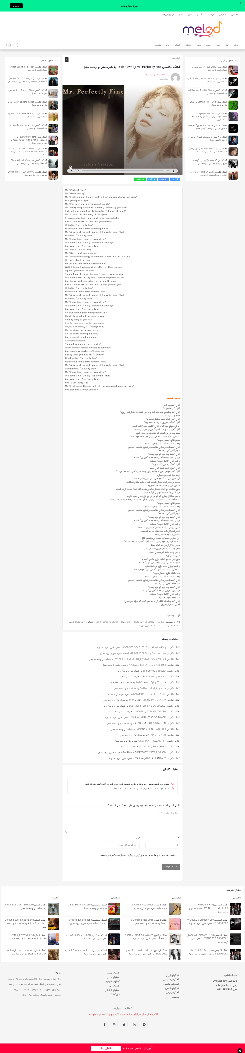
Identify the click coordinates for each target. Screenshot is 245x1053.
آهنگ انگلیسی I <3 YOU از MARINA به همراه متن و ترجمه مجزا (150, 735)
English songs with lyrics (107, 622)
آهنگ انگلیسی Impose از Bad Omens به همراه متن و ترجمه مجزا (148, 677)
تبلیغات (128, 1008)
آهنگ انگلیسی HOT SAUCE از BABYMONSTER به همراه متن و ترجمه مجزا (144, 694)
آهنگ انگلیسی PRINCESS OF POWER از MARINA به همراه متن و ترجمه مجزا (142, 717)
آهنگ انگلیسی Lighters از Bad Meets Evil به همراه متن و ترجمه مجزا (147, 688)
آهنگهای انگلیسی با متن (169, 625)
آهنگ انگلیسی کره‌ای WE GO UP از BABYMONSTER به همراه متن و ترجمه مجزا (141, 706)
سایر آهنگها (115, 994)
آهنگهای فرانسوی (171, 984)
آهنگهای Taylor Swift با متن (81, 622)
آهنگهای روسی (113, 973)
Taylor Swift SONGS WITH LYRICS (149, 622)
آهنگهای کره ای (113, 986)
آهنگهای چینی (113, 977)
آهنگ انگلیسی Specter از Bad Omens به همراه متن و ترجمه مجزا (148, 671)
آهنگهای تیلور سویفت (147, 625)
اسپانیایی (115, 898)
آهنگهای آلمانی (172, 988)
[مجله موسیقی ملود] (202, 29)
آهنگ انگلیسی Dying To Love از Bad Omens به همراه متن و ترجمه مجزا (145, 682)
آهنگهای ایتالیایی (112, 990)
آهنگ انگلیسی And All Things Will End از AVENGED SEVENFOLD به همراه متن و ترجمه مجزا (134, 659)
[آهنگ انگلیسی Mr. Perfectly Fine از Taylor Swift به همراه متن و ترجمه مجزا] (122, 130)
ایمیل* (137, 837)
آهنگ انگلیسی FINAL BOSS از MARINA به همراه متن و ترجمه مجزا (148, 747)
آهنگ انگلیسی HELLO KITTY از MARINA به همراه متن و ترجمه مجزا (147, 741)
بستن (16, 6)
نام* (178, 837)
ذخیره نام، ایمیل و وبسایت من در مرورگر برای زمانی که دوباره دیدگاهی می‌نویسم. (138, 855)
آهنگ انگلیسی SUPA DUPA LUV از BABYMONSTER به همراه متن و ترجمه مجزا (141, 700)
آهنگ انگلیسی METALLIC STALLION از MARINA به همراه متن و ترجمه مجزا (143, 723)
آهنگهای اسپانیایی (112, 981)
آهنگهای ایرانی (172, 975)
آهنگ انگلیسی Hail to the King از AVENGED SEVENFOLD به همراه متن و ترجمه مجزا (138, 647)
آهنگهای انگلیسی (171, 979)
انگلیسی (176, 58)
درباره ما (116, 1008)
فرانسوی (176, 898)
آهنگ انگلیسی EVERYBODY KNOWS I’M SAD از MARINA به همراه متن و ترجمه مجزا (139, 752)
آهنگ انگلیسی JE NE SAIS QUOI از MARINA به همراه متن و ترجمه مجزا (145, 729)
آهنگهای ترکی (172, 992)
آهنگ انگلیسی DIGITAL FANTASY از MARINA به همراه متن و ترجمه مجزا (144, 758)
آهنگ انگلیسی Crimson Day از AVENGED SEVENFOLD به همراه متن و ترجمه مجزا (140, 653)
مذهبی (175, 997)
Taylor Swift (126, 622)
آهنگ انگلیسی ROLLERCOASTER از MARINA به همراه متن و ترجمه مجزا (145, 712)
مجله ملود (171, 615)
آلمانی (56, 898)
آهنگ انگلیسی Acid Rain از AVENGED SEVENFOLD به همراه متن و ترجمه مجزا (141, 665)
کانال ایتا (106, 1048)
